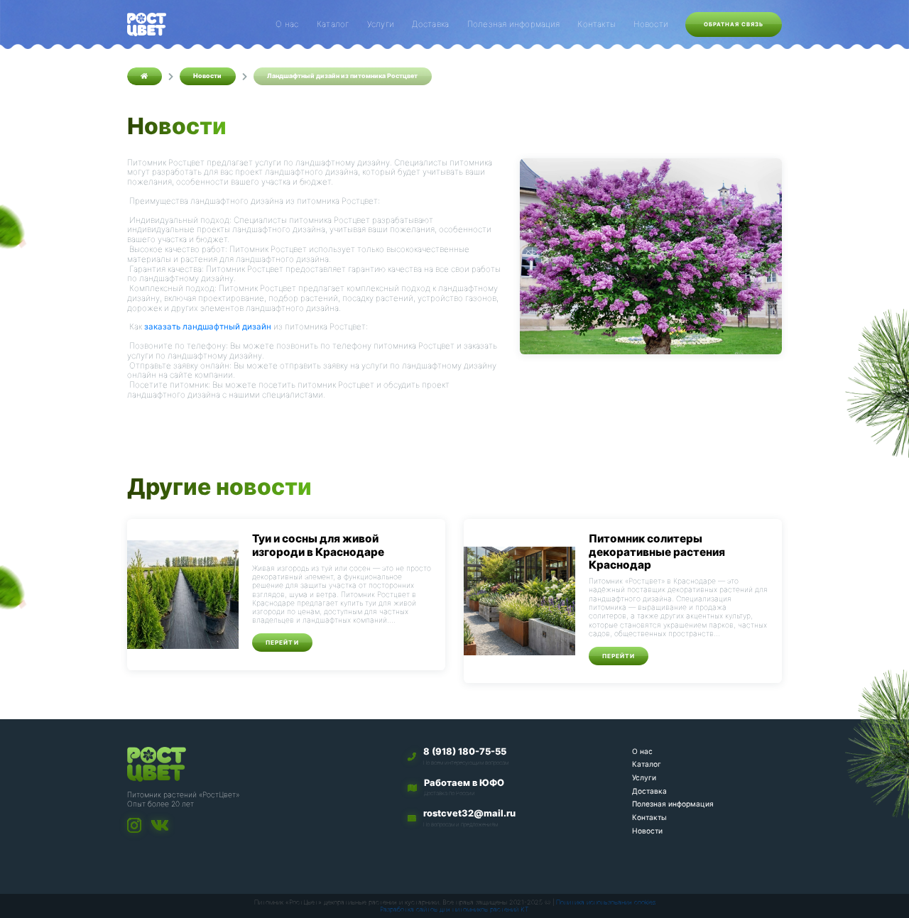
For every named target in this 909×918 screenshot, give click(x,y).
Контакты (596, 24)
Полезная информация (513, 24)
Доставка (430, 24)
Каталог (333, 24)
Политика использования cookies (605, 902)
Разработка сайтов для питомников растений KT (454, 909)
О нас (287, 24)
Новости (650, 24)
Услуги (380, 24)
